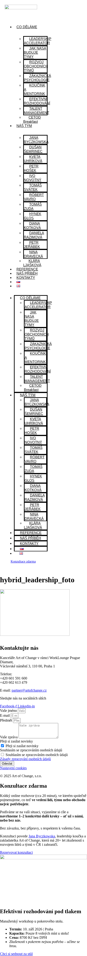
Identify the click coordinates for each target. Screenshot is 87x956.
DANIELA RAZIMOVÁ (34, 235)
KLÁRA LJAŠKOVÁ (32, 263)
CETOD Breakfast (32, 119)
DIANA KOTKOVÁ (32, 225)
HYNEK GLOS (32, 216)
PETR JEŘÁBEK (32, 244)
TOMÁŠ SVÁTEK (33, 187)
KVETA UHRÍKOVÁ (33, 159)
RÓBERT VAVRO (34, 197)
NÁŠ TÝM (24, 126)
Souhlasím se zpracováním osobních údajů (31, 750)
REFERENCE (27, 269)
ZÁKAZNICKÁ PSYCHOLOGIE (37, 78)
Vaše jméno (9, 711)
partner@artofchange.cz (29, 690)
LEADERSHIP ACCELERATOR (37, 41)
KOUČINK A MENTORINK (34, 89)
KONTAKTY (25, 278)
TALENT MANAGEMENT (36, 111)
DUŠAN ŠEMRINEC (33, 149)
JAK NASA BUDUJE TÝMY (35, 52)
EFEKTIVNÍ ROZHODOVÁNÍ (37, 101)
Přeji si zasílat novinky (16, 741)
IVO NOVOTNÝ (32, 178)
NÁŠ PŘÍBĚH (27, 273)
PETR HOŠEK (31, 168)
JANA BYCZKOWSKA (36, 140)
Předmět (6, 720)
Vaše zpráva (9, 737)
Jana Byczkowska (42, 836)
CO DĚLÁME (26, 27)
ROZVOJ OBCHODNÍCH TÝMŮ (36, 66)
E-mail (5, 715)
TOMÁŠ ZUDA (33, 206)
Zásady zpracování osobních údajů (25, 759)
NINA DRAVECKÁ (33, 254)
